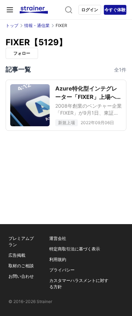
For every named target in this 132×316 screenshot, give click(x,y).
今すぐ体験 (115, 9)
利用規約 (57, 259)
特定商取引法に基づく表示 (74, 248)
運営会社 (57, 238)
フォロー (21, 53)
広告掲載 (16, 255)
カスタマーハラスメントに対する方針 (78, 283)
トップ (12, 25)
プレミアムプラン (21, 241)
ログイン (89, 9)
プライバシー (62, 270)
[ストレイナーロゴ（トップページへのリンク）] (34, 10)
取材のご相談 (21, 265)
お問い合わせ (21, 276)
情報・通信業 (37, 25)
